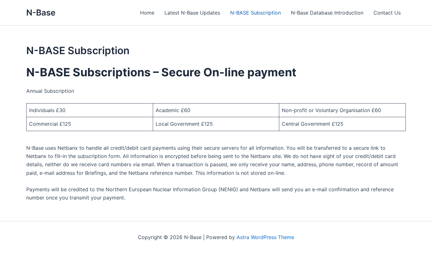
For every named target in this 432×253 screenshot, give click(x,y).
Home (147, 12)
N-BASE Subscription (255, 12)
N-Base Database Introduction (327, 12)
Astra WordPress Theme (265, 237)
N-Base (40, 12)
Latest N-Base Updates (192, 12)
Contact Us (387, 12)
